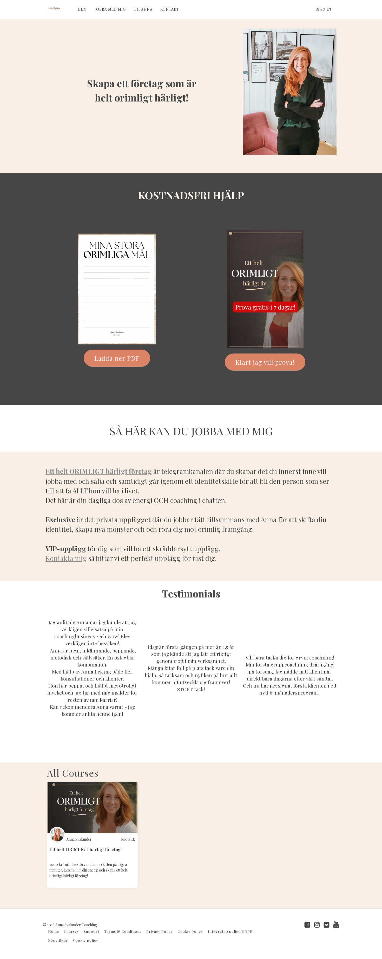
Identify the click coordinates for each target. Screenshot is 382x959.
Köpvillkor (58, 940)
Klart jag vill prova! (265, 362)
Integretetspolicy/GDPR (230, 931)
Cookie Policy (190, 931)
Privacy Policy (159, 931)
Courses (71, 931)
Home (53, 931)
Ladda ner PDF (117, 358)
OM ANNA (143, 9)
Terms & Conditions (122, 931)
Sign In (323, 9)
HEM (82, 9)
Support (91, 931)
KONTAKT (169, 9)
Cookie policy (85, 940)
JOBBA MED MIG (110, 9)
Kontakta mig (66, 558)
